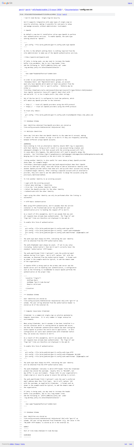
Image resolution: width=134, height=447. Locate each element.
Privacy (17, 444)
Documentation (71, 9)
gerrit (21, 9)
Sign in (130, 3)
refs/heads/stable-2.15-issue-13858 (46, 9)
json (130, 444)
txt (126, 444)
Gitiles (12, 444)
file (59, 14)
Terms (23, 444)
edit (64, 14)
